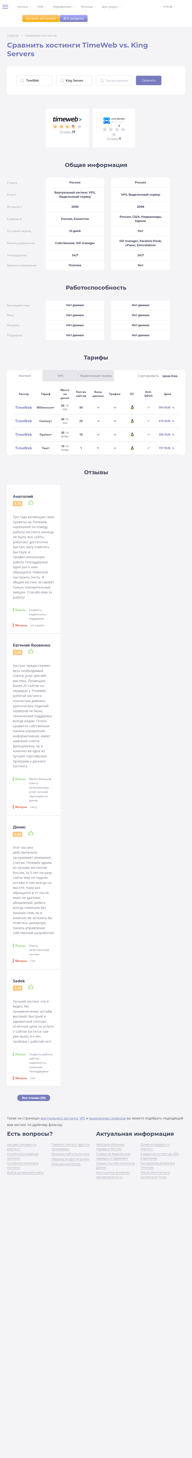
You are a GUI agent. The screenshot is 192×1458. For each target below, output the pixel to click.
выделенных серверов (107, 1118)
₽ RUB (168, 6)
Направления (62, 6)
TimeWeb (23, 407)
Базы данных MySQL (66, 1164)
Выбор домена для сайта (25, 1172)
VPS (82, 1118)
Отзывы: (67, 132)
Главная (12, 35)
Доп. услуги (110, 6)
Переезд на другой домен (70, 1159)
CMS (40, 6)
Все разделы (73, 18)
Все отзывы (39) (34, 1098)
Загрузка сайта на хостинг (71, 1154)
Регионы (87, 6)
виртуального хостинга (59, 1118)
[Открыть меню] (7, 6)
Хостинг (23, 6)
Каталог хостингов (41, 18)
